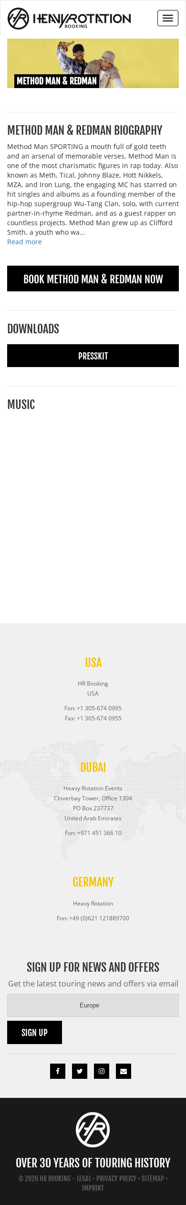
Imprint (93, 1188)
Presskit (93, 356)
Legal (84, 1179)
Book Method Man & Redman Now (93, 279)
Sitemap (153, 1179)
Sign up (34, 1032)
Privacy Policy (116, 1179)
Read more (24, 241)
